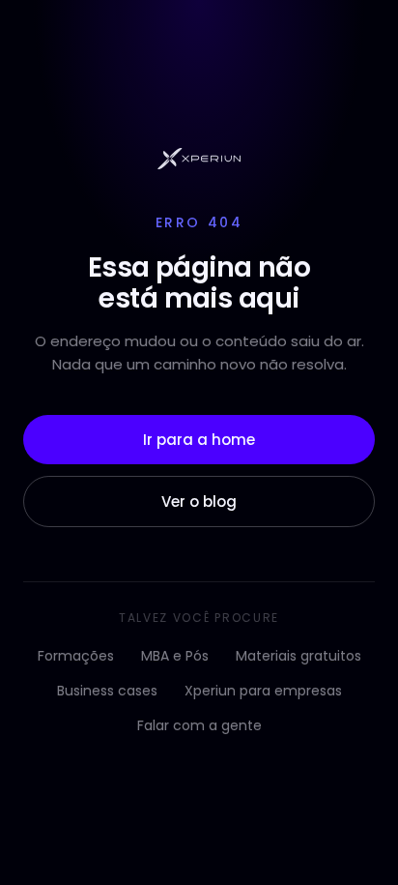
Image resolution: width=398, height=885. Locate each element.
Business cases (107, 690)
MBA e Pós (175, 655)
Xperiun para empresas (263, 690)
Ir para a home (199, 439)
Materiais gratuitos (298, 655)
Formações (76, 655)
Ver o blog (199, 501)
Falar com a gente (199, 725)
